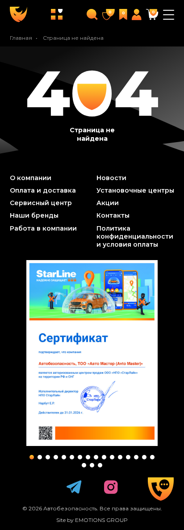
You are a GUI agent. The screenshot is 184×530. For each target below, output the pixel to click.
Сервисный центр (41, 203)
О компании (30, 178)
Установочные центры (135, 190)
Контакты (113, 215)
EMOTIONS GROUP (101, 520)
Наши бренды (34, 215)
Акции (107, 203)
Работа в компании (43, 228)
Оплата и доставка (43, 190)
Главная (21, 37)
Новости (111, 178)
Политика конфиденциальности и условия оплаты (134, 236)
